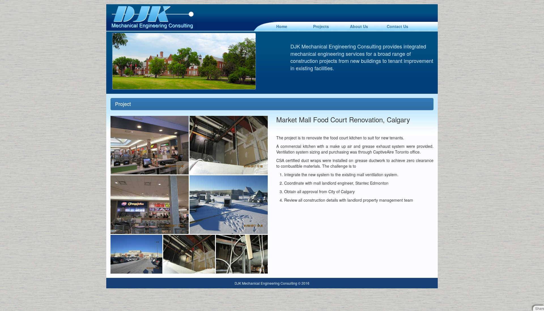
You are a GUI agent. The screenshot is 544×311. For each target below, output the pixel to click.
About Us (359, 26)
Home (281, 26)
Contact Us (397, 26)
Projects (321, 26)
